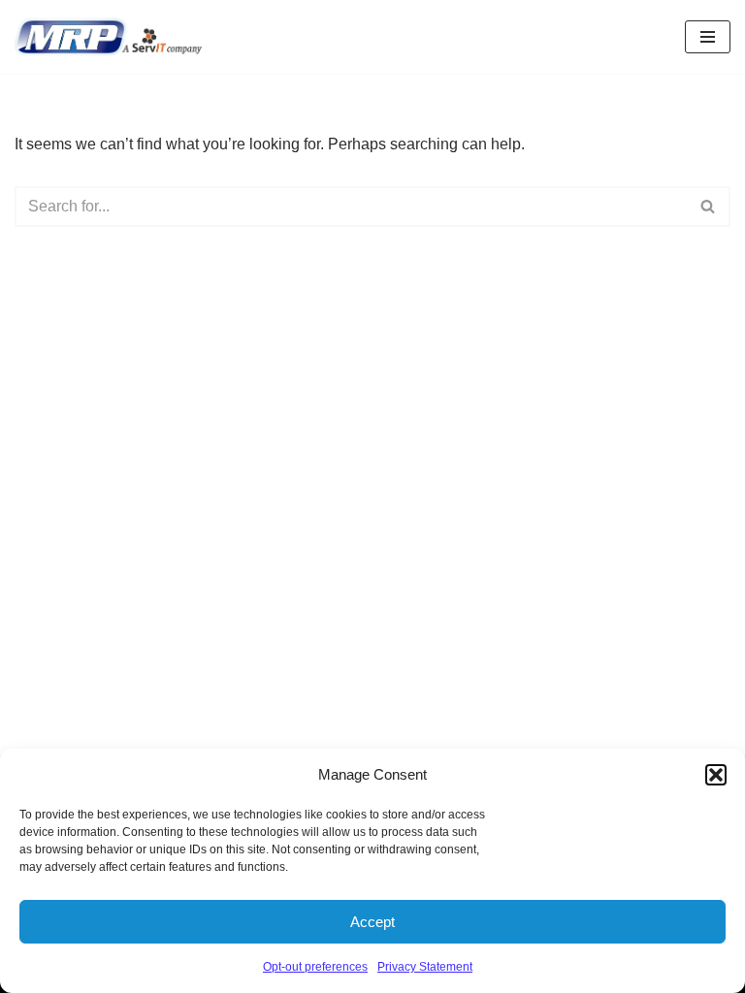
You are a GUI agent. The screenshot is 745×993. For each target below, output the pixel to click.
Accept (372, 921)
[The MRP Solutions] (113, 37)
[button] (716, 775)
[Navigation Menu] (707, 36)
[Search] (708, 206)
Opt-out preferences (315, 967)
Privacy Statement (424, 967)
